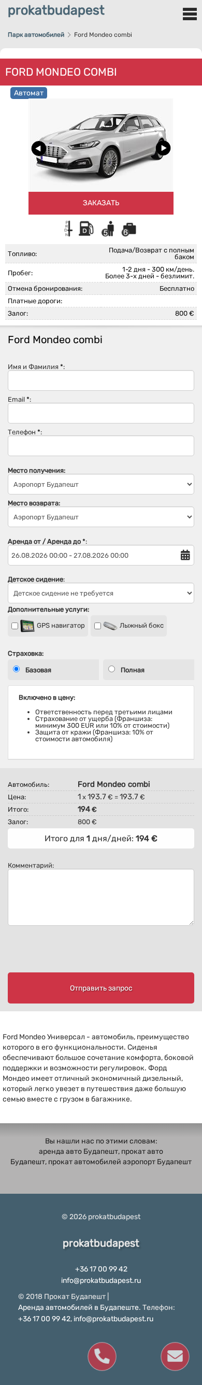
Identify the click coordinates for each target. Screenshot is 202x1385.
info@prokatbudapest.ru (101, 1280)
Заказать (101, 203)
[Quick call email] (175, 1356)
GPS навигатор (60, 625)
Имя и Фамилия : (36, 367)
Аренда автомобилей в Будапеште (78, 1307)
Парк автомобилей (36, 34)
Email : (19, 399)
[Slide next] (163, 148)
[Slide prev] (39, 148)
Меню (189, 14)
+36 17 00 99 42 (101, 1269)
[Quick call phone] (102, 1356)
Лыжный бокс (141, 625)
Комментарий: (31, 865)
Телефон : (25, 432)
